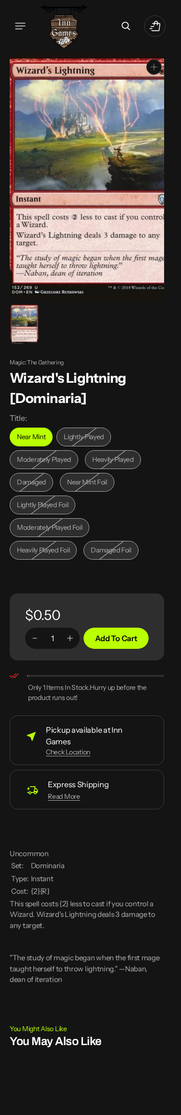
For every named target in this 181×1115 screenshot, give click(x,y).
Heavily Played (116, 460)
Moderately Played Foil (49, 528)
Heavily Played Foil (46, 551)
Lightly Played (87, 437)
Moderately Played (46, 460)
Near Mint (35, 437)
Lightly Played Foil (45, 505)
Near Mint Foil (90, 483)
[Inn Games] (64, 26)
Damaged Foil (114, 551)
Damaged (35, 483)
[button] (20, 26)
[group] (24, 323)
